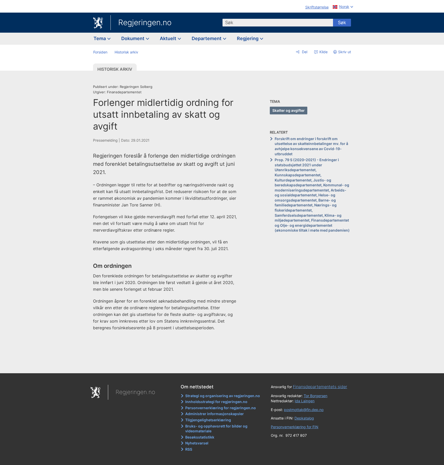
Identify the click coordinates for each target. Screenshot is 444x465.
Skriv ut (344, 52)
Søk (342, 22)
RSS (188, 449)
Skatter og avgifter (288, 110)
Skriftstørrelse (317, 7)
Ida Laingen (304, 401)
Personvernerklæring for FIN (294, 427)
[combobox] (278, 22)
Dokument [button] (133, 38)
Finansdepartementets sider (320, 386)
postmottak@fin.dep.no (303, 409)
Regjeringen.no (145, 22)
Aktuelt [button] (168, 38)
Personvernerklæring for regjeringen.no (220, 408)
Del (304, 52)
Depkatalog (304, 418)
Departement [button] (207, 38)
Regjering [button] (248, 38)
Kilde (323, 52)
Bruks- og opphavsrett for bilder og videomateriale (216, 428)
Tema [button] (100, 38)
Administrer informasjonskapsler (214, 414)
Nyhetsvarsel (196, 443)
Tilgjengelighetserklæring (208, 420)
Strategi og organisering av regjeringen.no (222, 396)
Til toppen (167, 365)
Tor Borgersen (315, 396)
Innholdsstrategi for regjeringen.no (216, 401)
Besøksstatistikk (199, 437)
